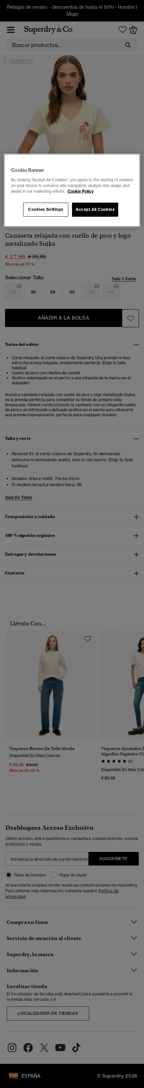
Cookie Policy (80, 191)
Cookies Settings (45, 209)
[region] (72, 190)
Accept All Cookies (95, 209)
